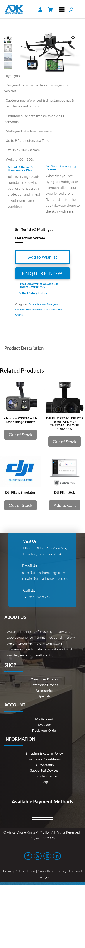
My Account (44, 719)
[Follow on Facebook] (28, 856)
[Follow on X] (38, 856)
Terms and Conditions (44, 759)
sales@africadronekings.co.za (44, 572)
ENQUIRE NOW (42, 273)
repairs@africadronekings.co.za (45, 578)
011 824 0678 (39, 597)
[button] (73, 38)
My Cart (44, 725)
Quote (19, 314)
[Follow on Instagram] (47, 856)
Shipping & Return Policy (44, 753)
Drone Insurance (44, 776)
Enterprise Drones (44, 685)
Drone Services (37, 304)
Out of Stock (20, 434)
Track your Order (44, 730)
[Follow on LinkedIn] (57, 856)
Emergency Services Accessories (44, 309)
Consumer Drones (44, 679)
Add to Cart (65, 505)
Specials (44, 696)
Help (44, 781)
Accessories (44, 690)
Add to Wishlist (42, 256)
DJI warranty (44, 764)
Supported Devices (44, 770)
